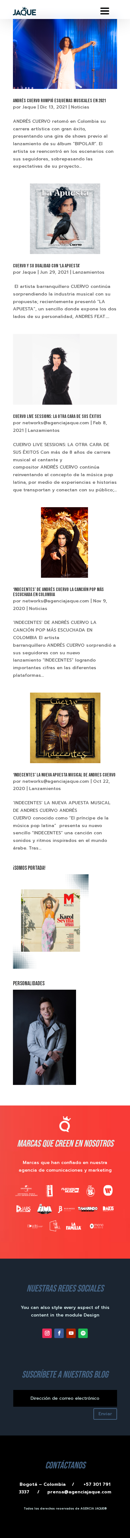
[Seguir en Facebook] (59, 1333)
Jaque (29, 107)
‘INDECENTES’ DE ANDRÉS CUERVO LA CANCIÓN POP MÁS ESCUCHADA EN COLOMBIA (58, 592)
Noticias (80, 107)
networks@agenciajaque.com (55, 423)
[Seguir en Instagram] (47, 1333)
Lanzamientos (88, 272)
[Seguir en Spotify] (83, 1333)
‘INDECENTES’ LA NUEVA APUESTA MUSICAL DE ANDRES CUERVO (64, 775)
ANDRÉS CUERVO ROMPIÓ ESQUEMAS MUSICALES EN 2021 (59, 101)
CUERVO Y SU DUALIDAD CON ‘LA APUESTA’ (46, 266)
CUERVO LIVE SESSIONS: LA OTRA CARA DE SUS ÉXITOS (57, 417)
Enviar (105, 1413)
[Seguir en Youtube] (71, 1333)
